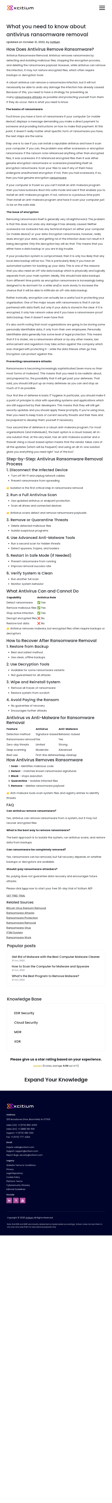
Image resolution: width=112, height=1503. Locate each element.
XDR (17, 1041)
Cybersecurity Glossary (18, 1185)
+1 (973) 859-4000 (27, 1125)
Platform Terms (14, 1181)
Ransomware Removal (21, 923)
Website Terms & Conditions (21, 1165)
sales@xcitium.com (24, 1147)
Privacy (10, 1169)
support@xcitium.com (26, 1151)
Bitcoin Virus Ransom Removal (26, 908)
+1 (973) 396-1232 (24, 1132)
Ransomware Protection (22, 918)
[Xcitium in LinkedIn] (9, 1200)
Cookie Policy (13, 1177)
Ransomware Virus (18, 928)
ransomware (58, 178)
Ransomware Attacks (20, 913)
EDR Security (24, 1013)
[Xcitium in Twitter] (16, 1200)
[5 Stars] (41, 1066)
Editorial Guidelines (15, 1189)
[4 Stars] (39, 1066)
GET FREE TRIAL (15, 896)
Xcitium (55, 42)
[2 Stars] (36, 1066)
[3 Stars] (37, 1066)
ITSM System (14, 932)
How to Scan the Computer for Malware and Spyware (50, 966)
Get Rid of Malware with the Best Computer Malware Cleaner (56, 957)
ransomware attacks (28, 97)
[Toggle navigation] (102, 8)
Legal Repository (14, 1173)
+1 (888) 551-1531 (26, 1129)
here (25, 888)
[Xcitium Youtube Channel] (22, 1200)
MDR (17, 1032)
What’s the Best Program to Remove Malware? (45, 976)
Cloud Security (26, 1022)
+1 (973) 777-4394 (20, 1137)
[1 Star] (34, 1066)
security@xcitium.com (31, 1155)
